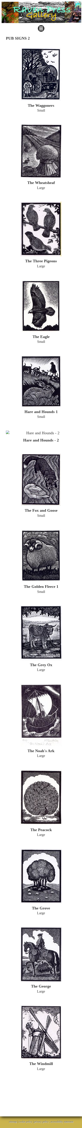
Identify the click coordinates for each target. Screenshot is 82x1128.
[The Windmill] (41, 1032)
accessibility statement (62, 1121)
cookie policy (25, 1121)
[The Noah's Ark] (41, 715)
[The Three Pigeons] (41, 228)
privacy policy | (42, 1121)
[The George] (41, 954)
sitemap (13, 1121)
